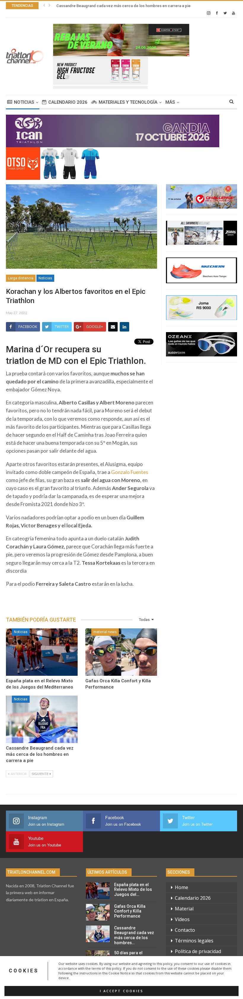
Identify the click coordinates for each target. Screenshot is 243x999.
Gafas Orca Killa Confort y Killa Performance (130, 911)
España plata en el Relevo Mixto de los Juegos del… (133, 889)
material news (105, 632)
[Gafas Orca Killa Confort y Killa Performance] (121, 652)
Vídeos (182, 919)
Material (184, 908)
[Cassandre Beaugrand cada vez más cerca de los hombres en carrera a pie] (42, 719)
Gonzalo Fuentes (129, 472)
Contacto (185, 930)
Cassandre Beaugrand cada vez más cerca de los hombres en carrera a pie (123, 6)
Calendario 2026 (67, 102)
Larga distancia (20, 278)
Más (170, 102)
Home (181, 887)
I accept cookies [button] (121, 991)
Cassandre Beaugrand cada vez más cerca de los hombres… (134, 935)
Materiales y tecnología (128, 102)
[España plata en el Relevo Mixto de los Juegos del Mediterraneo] (42, 652)
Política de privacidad (198, 951)
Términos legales (194, 940)
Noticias (24, 102)
